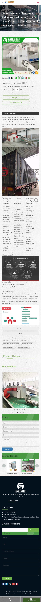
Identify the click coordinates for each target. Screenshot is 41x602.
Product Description (10, 113)
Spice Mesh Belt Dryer (28, 473)
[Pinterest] (17, 584)
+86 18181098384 (9, 512)
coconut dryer (25, 340)
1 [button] (18, 413)
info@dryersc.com (10, 514)
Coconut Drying (27, 343)
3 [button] (23, 413)
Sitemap (32, 594)
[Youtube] (13, 584)
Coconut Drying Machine (11, 343)
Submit (7, 449)
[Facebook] (3, 584)
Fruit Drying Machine (20, 410)
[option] (20, 391)
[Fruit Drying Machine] (20, 390)
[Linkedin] (6, 584)
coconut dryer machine (10, 340)
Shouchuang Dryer (24, 347)
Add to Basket (15, 103)
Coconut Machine (8, 347)
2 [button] (20, 413)
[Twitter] (10, 584)
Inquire (14, 97)
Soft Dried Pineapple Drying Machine (13, 473)
